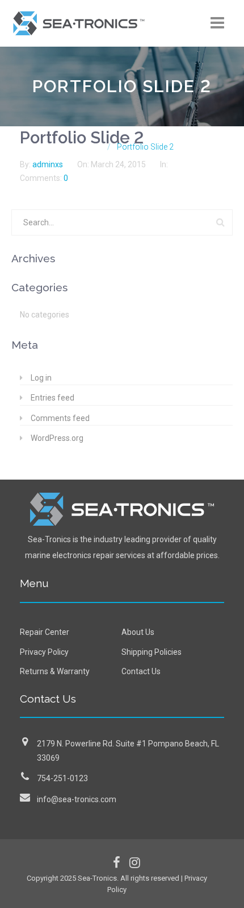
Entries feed (52, 397)
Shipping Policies (151, 652)
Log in (41, 377)
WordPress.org (57, 438)
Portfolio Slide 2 (82, 137)
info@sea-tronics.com (76, 799)
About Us (137, 632)
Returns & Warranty (55, 671)
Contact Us (141, 671)
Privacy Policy (44, 652)
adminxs (48, 164)
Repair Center (44, 632)
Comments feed (60, 418)
